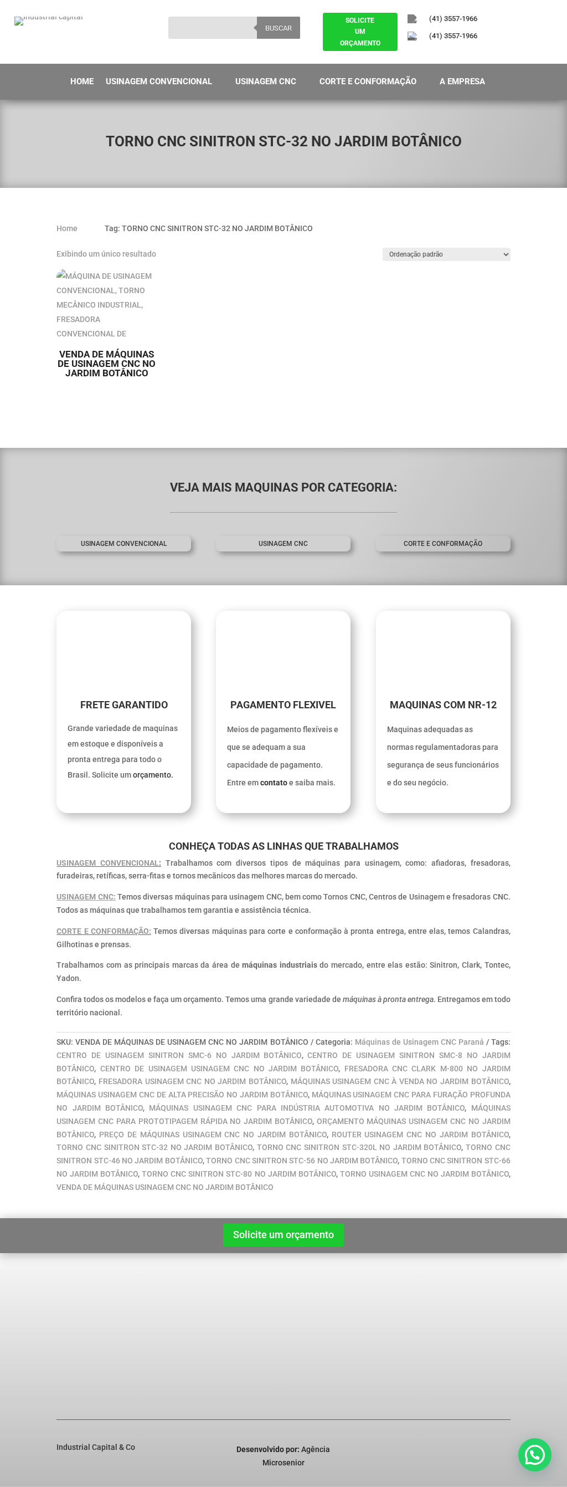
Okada (179, 1348)
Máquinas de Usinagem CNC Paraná (419, 1042)
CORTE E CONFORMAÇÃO (443, 544)
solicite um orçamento (360, 32)
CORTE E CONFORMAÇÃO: (103, 931)
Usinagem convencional (124, 544)
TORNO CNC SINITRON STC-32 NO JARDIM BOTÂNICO (154, 1147)
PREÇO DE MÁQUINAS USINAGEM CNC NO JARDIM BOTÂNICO (213, 1134)
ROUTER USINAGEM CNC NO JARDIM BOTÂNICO (420, 1134)
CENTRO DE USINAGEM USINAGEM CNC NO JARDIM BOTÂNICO (219, 1068)
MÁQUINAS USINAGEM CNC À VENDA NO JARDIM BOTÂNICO (400, 1081)
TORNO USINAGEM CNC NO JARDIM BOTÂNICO (424, 1173)
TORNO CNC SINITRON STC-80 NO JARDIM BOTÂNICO (239, 1173)
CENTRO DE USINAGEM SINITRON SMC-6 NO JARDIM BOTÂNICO (178, 1055)
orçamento (152, 774)
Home (82, 82)
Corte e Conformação (367, 82)
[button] (534, 1454)
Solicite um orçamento (283, 1234)
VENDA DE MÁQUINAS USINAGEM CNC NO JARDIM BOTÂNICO (165, 1187)
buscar (278, 28)
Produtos (80, 1334)
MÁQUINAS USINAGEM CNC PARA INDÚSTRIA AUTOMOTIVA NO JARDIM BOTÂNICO (307, 1107)
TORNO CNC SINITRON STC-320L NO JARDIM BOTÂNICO (359, 1147)
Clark (177, 1334)
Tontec (180, 1362)
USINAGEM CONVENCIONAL (107, 863)
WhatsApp (476, 1378)
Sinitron (181, 1319)
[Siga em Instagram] (442, 55)
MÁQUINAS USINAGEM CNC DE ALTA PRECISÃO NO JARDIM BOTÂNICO (181, 1094)
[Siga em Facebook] (412, 55)
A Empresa (462, 82)
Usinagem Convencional (159, 82)
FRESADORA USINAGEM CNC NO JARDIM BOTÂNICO (192, 1081)
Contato (78, 1377)
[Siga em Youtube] (473, 55)
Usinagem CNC (265, 82)
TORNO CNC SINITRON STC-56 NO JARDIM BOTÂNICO (302, 1160)
